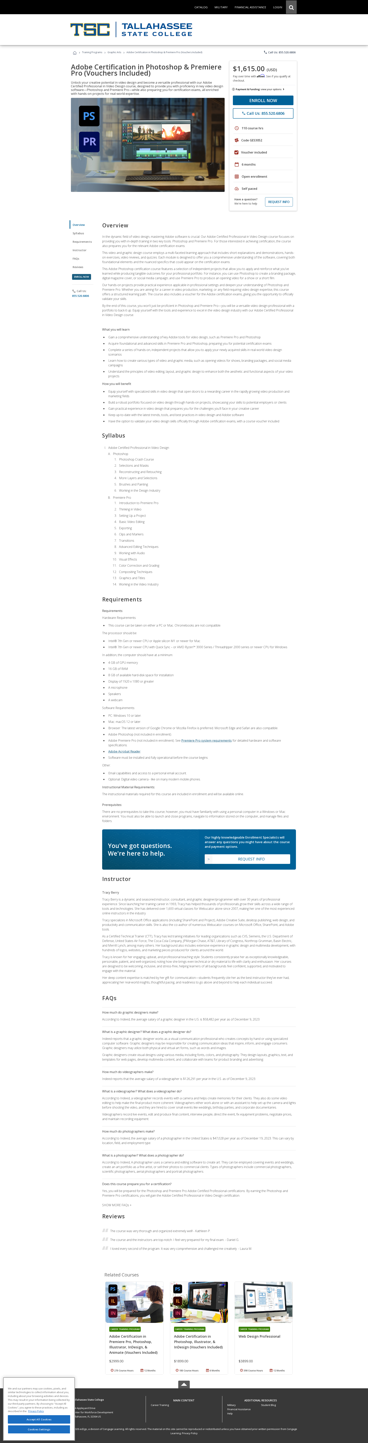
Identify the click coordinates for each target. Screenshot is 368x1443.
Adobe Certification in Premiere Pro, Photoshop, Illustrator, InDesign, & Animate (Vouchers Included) (133, 1344)
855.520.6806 (80, 296)
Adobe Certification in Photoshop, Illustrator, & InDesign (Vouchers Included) (198, 1341)
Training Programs (92, 52)
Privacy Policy (190, 1433)
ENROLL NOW (263, 100)
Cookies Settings (39, 1429)
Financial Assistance (239, 1409)
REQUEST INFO (279, 202)
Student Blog (268, 1405)
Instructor (80, 250)
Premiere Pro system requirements (206, 740)
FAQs (76, 258)
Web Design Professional (259, 1336)
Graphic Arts (114, 52)
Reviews (78, 267)
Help (230, 1413)
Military (231, 1405)
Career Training (160, 1405)
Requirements (82, 242)
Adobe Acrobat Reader (124, 751)
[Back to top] (184, 1399)
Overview (79, 225)
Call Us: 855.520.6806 (280, 52)
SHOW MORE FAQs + (116, 1205)
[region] (39, 1409)
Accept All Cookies (39, 1419)
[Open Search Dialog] (291, 7)
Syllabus (78, 233)
